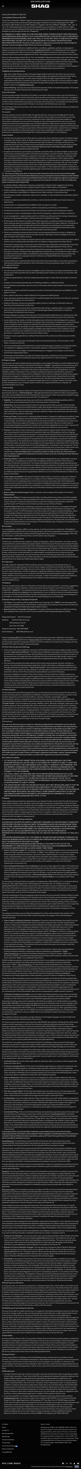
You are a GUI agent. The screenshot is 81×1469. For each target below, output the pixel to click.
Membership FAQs (7, 1433)
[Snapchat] (74, 1463)
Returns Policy (9, 494)
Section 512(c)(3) (16, 637)
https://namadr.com (11, 953)
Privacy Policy (10, 109)
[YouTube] (78, 1463)
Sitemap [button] (5, 1424)
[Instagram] (71, 1463)
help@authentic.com (26, 85)
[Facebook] (63, 1463)
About (4, 1427)
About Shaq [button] (45, 1424)
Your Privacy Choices (8, 1446)
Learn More (69, 1466)
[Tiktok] (67, 1463)
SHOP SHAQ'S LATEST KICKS (40, 1)
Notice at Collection (8, 1449)
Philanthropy (6, 1436)
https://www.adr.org (25, 965)
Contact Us (5, 1430)
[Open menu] (5, 6)
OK (77, 1466)
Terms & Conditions (8, 1439)
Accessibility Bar (7, 1452)
